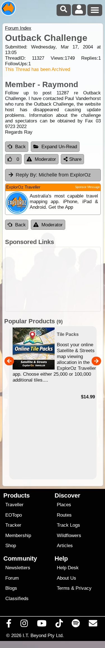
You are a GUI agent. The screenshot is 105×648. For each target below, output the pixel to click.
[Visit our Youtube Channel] (41, 625)
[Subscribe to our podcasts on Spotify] (76, 625)
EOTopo (13, 515)
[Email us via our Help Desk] (93, 625)
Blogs (11, 588)
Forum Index (18, 28)
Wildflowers (69, 535)
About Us (66, 578)
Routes (64, 515)
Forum (12, 578)
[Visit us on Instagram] (24, 625)
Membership (18, 535)
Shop (10, 545)
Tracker (13, 525)
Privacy (84, 588)
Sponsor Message (87, 187)
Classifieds (17, 598)
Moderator (45, 159)
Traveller (14, 504)
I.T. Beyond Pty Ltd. (43, 635)
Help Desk (68, 567)
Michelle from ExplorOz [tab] (53, 175)
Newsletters (17, 567)
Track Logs (68, 525)
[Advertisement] (53, 279)
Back (20, 146)
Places (64, 504)
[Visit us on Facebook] (9, 625)
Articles (65, 545)
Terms (63, 588)
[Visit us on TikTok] (59, 625)
